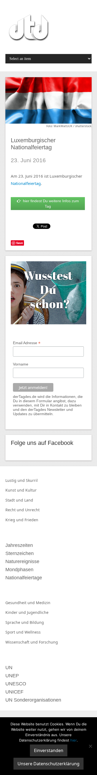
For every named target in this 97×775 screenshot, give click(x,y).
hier (73, 740)
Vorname (20, 364)
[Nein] (90, 746)
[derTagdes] (28, 28)
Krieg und (15, 519)
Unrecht (32, 509)
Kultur (31, 490)
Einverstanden (48, 750)
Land (28, 500)
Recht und (15, 509)
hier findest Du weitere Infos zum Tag (50, 203)
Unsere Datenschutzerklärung (48, 764)
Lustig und (15, 480)
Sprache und (17, 622)
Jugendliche (37, 612)
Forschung (48, 642)
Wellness (33, 632)
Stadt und (14, 500)
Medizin (43, 602)
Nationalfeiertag (26, 183)
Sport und (15, 632)
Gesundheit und (20, 602)
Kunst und (15, 490)
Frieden (31, 519)
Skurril (32, 480)
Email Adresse (26, 343)
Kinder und (16, 612)
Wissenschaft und (22, 642)
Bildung (37, 622)
